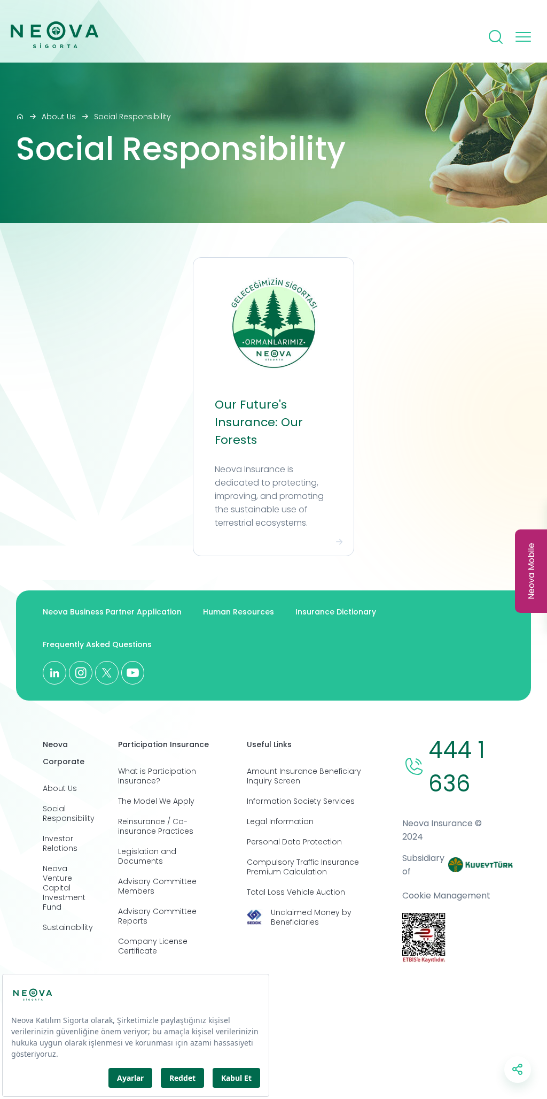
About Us (59, 116)
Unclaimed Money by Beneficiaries (311, 917)
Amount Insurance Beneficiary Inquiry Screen (304, 776)
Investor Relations (60, 843)
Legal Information (280, 821)
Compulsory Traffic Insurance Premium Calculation (303, 867)
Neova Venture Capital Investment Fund (64, 887)
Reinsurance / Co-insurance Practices (155, 826)
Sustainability (68, 927)
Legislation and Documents (147, 856)
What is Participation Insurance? (157, 776)
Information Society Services (301, 801)
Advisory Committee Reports (157, 916)
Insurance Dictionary (335, 611)
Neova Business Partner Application (112, 611)
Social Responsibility (132, 116)
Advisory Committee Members (157, 886)
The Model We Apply (156, 801)
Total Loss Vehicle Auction (296, 892)
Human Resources (238, 611)
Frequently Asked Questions (97, 644)
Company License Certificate (152, 946)
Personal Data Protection (294, 841)
